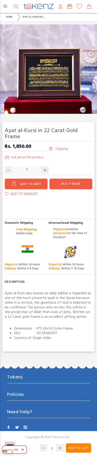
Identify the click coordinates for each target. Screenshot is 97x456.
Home (9, 17)
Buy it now (70, 184)
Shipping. (61, 149)
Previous (4, 69)
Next (92, 69)
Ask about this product (27, 157)
